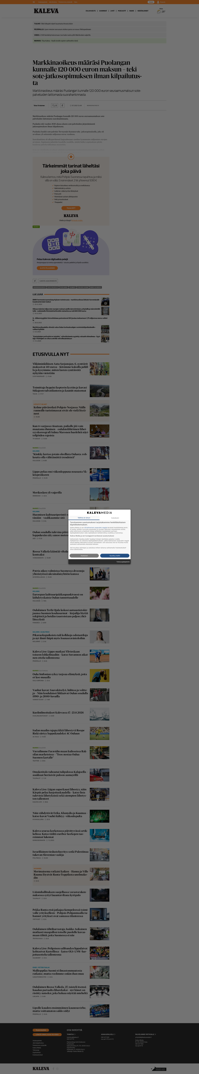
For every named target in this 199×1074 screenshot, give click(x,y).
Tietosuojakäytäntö (123, 562)
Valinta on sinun (84, 518)
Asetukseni (115, 518)
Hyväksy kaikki (115, 556)
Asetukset (84, 556)
